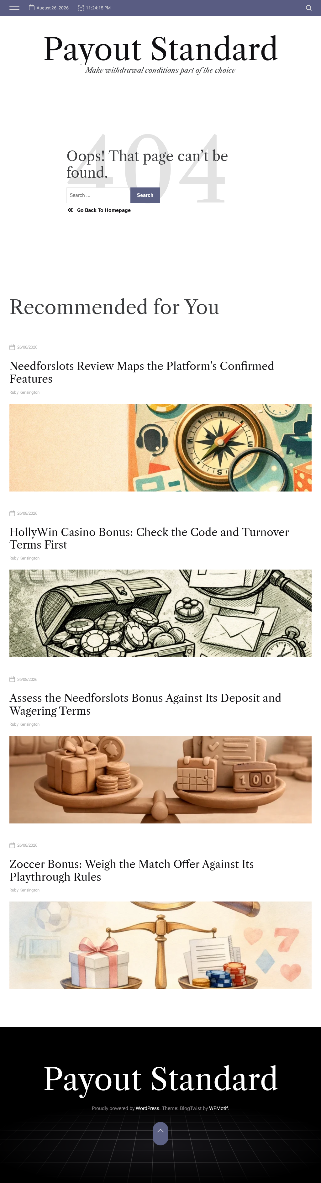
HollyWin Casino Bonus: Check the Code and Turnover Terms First (149, 539)
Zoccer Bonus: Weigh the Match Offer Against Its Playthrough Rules (131, 871)
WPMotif (218, 1108)
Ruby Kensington (24, 392)
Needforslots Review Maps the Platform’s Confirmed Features (141, 373)
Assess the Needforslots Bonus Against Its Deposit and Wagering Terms (145, 704)
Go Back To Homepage (104, 210)
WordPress (147, 1108)
